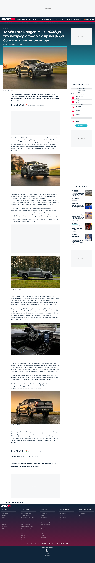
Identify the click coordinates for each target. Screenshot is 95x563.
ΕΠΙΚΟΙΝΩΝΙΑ (44, 543)
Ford (37, 140)
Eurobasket (24, 539)
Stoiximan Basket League (27, 526)
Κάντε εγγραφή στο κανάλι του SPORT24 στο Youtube (25, 466)
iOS (81, 515)
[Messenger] (17, 105)
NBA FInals (23, 535)
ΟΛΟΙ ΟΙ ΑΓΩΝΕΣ (81, 125)
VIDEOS (52, 19)
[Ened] (47, 555)
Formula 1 (12, 22)
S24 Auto (3, 22)
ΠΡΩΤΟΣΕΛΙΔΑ (59, 19)
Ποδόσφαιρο (21, 19)
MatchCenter (44, 513)
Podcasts (43, 535)
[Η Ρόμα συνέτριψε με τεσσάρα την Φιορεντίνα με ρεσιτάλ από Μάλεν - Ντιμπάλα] (88, 226)
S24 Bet (42, 526)
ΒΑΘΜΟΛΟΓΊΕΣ (78, 19)
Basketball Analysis (45, 524)
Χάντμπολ (4, 524)
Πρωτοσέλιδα (44, 519)
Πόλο (3, 522)
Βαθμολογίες (44, 517)
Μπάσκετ (28, 19)
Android (83, 513)
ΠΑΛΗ (73, 212)
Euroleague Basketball (86, 19)
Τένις (3, 519)
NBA (22, 533)
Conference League (26, 524)
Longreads (43, 537)
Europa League (24, 522)
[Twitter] (14, 105)
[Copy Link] (20, 105)
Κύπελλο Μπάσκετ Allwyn (27, 528)
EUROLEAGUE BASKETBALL (75, 191)
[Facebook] (11, 105)
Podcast (56, 22)
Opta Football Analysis (46, 522)
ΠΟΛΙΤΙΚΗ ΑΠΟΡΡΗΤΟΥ (62, 543)
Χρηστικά (41, 22)
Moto (35, 22)
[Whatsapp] (23, 105)
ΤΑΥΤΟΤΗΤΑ (30, 543)
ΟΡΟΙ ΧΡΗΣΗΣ (52, 543)
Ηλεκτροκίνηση (28, 22)
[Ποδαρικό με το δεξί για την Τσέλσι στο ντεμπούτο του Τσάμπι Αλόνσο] (88, 206)
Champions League (25, 519)
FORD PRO (13, 456)
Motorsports (49, 22)
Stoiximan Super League (27, 513)
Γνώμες (42, 533)
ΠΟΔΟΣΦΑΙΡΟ (75, 203)
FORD (18, 456)
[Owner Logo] (47, 550)
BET (38, 19)
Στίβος (3, 528)
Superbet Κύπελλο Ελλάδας (27, 517)
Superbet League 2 (25, 515)
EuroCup (23, 537)
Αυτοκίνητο (19, 22)
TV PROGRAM (68, 19)
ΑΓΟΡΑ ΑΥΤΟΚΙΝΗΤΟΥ (26, 456)
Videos (42, 515)
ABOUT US (36, 543)
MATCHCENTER (45, 19)
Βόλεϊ (3, 517)
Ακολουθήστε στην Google (18, 463)
